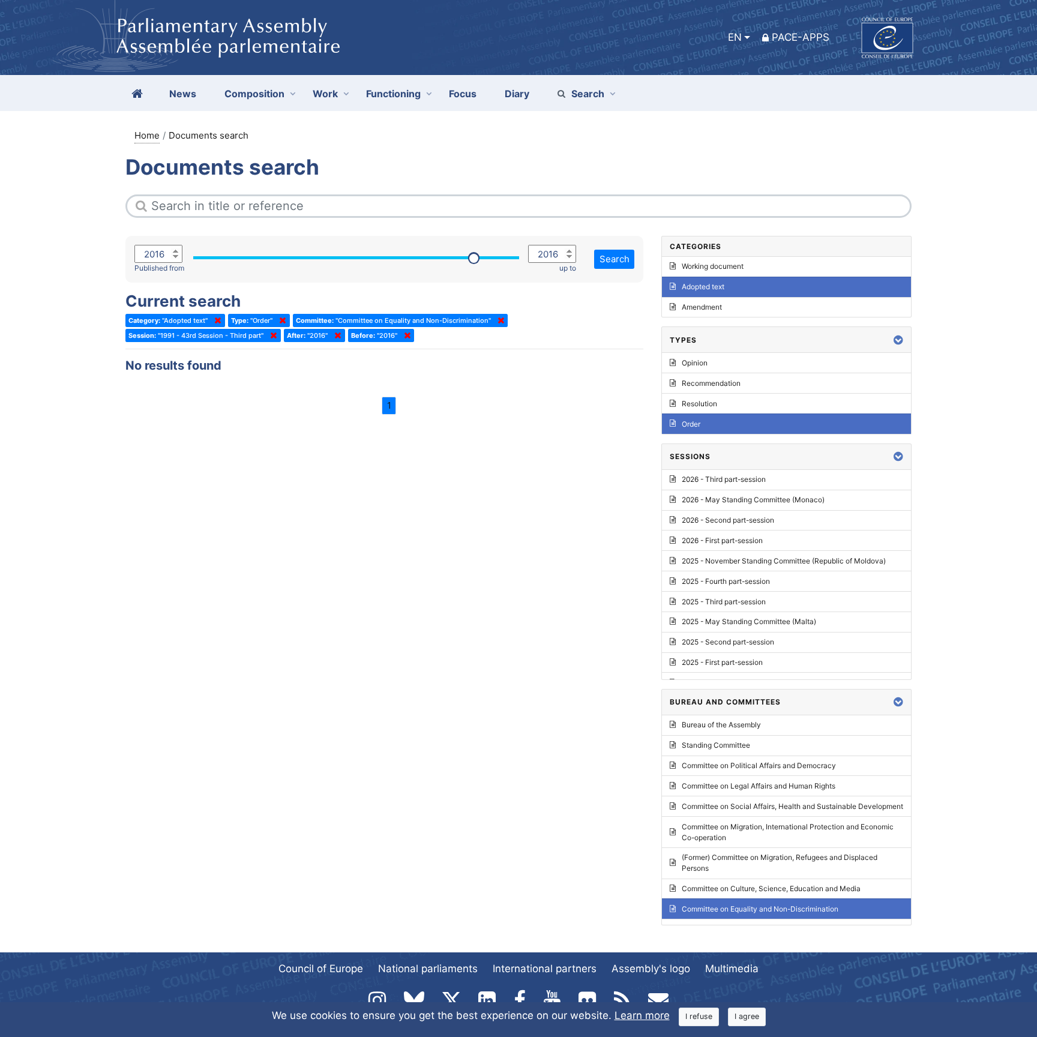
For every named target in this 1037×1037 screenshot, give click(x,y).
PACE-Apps (800, 37)
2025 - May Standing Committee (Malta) (749, 621)
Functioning (393, 94)
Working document (713, 266)
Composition (254, 94)
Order (691, 423)
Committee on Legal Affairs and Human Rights (758, 785)
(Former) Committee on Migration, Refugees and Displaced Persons (779, 863)
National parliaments (428, 969)
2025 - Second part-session (728, 641)
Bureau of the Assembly (721, 724)
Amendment (702, 306)
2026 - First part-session (722, 540)
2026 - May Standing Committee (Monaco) (753, 499)
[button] (898, 340)
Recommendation (711, 383)
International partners (545, 969)
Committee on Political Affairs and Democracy (759, 765)
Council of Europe (320, 969)
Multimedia (732, 969)
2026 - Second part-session (728, 520)
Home (147, 135)
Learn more (642, 1015)
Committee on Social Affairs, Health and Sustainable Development (792, 806)
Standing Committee (716, 745)
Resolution (699, 403)
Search (587, 94)
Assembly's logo (651, 969)
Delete (215, 320)
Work (325, 94)
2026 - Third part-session (724, 479)
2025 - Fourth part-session (726, 581)
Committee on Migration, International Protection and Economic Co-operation (788, 832)
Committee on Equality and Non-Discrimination (760, 908)
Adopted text (703, 286)
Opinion (695, 362)
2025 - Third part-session (724, 601)
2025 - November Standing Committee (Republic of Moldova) (784, 560)
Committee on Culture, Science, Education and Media (771, 888)
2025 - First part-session (722, 662)
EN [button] (735, 37)
